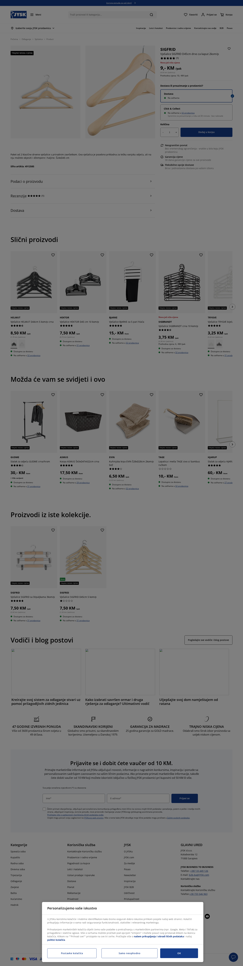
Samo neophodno (130, 953)
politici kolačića (56, 939)
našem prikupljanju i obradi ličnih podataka (159, 936)
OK (179, 953)
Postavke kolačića (72, 953)
